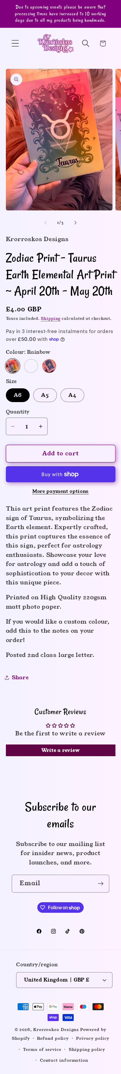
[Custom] (31, 366)
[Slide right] (75, 222)
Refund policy (53, 1038)
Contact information (64, 1060)
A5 (45, 395)
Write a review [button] (60, 750)
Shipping (50, 318)
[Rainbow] (13, 366)
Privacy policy (92, 1038)
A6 (18, 395)
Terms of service (42, 1049)
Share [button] (20, 677)
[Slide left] (45, 222)
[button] (15, 43)
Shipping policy (87, 1049)
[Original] (49, 366)
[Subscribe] (100, 884)
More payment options (60, 491)
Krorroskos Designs (56, 1029)
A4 (72, 395)
